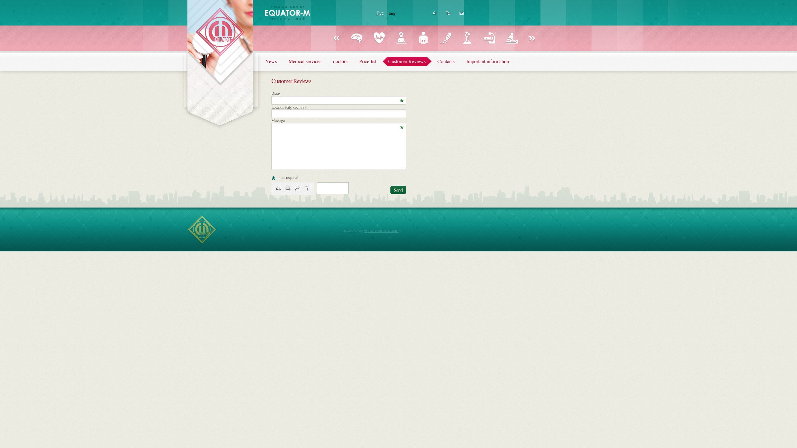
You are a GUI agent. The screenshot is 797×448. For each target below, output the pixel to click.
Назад (336, 38)
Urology (423, 38)
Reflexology (489, 38)
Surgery (445, 38)
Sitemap (448, 14)
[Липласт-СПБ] (201, 242)
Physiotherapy (511, 38)
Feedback (461, 14)
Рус (380, 13)
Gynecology (401, 38)
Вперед (532, 38)
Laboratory (467, 38)
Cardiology (379, 38)
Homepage (434, 14)
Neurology (356, 38)
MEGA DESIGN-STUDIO (381, 231)
